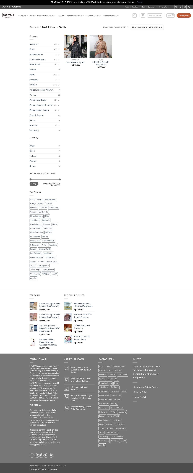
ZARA (55, 274)
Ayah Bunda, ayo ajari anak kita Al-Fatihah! (81, 379)
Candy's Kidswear (37, 203)
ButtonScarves (36, 54)
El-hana (49, 203)
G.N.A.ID (43, 208)
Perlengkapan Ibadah (45, 15)
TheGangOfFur (43, 266)
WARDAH (46, 274)
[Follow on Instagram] (176, 7)
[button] (134, 15)
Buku (32, 15)
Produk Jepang (36, 115)
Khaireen (46, 224)
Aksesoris (22, 15)
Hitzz (47, 216)
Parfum (33, 95)
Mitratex (48, 232)
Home (127, 7)
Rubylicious (48, 253)
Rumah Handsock (36, 257)
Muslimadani (35, 236)
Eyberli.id (33, 208)
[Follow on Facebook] (32, 455)
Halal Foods (35, 64)
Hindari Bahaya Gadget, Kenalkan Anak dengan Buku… (82, 398)
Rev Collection (35, 253)
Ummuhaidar (35, 274)
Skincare (33, 125)
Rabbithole (53, 245)
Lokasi (142, 7)
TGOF (32, 266)
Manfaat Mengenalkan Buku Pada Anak (81, 408)
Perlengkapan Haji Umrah (41, 105)
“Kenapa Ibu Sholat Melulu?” (79, 388)
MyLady (45, 236)
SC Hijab (41, 261)
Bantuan (151, 7)
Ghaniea (33, 212)
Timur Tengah (35, 270)
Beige (32, 146)
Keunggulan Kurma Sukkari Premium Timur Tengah (81, 369)
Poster (44, 245)
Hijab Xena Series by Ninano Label (101, 63)
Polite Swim (34, 245)
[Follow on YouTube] (51, 455)
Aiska (32, 199)
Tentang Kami (164, 7)
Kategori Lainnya (109, 15)
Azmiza (39, 199)
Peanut (33, 161)
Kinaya (54, 224)
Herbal (33, 70)
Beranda (34, 27)
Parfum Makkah (48, 241)
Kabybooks (46, 220)
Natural (33, 156)
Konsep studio (35, 228)
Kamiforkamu (35, 224)
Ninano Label (35, 241)
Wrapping (34, 130)
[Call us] (189, 7)
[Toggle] (58, 44)
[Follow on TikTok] (180, 7)
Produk (135, 7)
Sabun (32, 120)
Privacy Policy (140, 392)
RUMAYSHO (50, 257)
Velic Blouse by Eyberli (75, 62)
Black (32, 151)
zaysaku (33, 278)
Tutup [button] (139, 2)
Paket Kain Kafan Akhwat (41, 90)
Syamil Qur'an (52, 261)
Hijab (32, 75)
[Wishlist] (143, 15)
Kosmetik (34, 80)
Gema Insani (53, 208)
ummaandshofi (48, 270)
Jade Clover (34, 220)
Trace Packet (140, 397)
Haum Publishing (36, 216)
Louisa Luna (47, 228)
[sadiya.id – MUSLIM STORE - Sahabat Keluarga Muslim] (8, 15)
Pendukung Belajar (74, 15)
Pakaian (61, 15)
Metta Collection (36, 232)
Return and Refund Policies (146, 387)
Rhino (32, 166)
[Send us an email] (185, 7)
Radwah (33, 249)
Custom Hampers (93, 15)
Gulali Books (43, 212)
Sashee (33, 261)
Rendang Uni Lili (45, 249)
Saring (34, 184)
